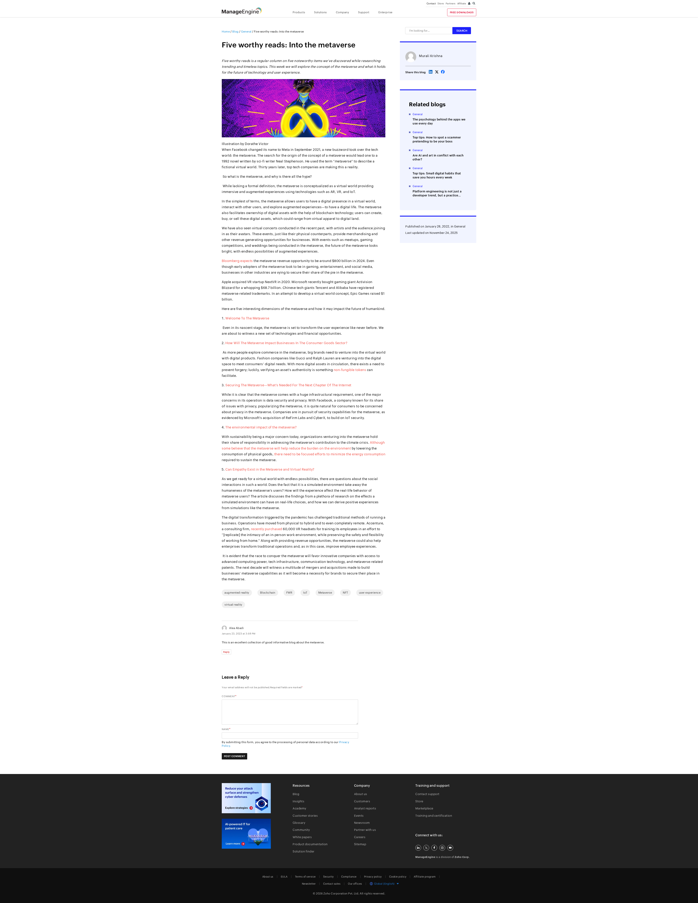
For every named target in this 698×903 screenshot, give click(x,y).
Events (359, 815)
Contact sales (332, 883)
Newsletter (309, 883)
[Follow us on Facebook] (434, 848)
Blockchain (267, 592)
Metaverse (325, 592)
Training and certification (433, 815)
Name (225, 729)
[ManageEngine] (244, 11)
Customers (362, 801)
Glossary (299, 823)
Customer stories (305, 815)
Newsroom (362, 823)
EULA (284, 876)
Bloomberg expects (237, 261)
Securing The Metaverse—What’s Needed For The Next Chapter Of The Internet (288, 385)
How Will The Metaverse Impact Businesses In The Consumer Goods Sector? (286, 343)
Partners (451, 3)
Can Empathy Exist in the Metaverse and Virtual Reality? (269, 469)
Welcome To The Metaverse (247, 318)
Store (441, 3)
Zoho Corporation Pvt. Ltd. (341, 893)
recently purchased (266, 529)
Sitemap (360, 844)
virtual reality (233, 604)
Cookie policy (397, 876)
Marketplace (424, 808)
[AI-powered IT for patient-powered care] (246, 834)
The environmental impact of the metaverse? (261, 427)
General (460, 226)
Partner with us (365, 830)
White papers (302, 837)
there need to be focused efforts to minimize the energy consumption (330, 454)
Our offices (355, 883)
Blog (296, 794)
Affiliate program (425, 876)
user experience (370, 592)
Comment (228, 696)
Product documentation (310, 844)
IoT (305, 592)
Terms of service (305, 876)
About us (360, 794)
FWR (289, 592)
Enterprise (385, 12)
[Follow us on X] (426, 848)
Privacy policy (373, 876)
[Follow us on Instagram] (442, 848)
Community (301, 830)
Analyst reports (365, 808)
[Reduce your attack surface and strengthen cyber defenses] (246, 798)
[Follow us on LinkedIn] (418, 848)
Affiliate (461, 3)
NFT (345, 592)
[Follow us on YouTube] (450, 848)
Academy (299, 808)
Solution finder (303, 851)
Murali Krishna (430, 56)
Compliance (349, 876)
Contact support (427, 794)
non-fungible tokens (350, 370)
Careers (360, 837)
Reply (226, 652)
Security (328, 876)
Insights (298, 801)
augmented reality (236, 592)
